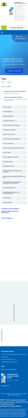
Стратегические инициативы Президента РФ (13, 354)
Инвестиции (4, 356)
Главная (3, 81)
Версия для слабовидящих (9, 369)
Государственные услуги (8, 359)
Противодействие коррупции (9, 361)
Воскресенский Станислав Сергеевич (14, 91)
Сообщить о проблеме (14, 71)
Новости (9, 81)
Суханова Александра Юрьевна (13, 97)
